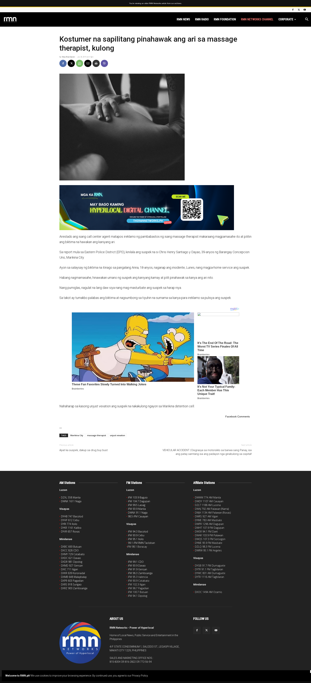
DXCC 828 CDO (70, 550)
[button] (306, 19)
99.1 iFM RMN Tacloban (141, 543)
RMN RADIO (202, 19)
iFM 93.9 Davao (137, 565)
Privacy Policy (140, 675)
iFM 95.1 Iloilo (136, 539)
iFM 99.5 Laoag (136, 505)
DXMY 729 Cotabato (73, 554)
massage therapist (96, 435)
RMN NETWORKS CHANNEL (257, 19)
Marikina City (76, 435)
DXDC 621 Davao (71, 558)
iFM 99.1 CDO (136, 561)
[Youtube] (304, 9)
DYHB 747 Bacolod (72, 516)
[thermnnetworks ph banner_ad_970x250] (155, 207)
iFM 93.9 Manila (137, 508)
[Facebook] (293, 9)
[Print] (96, 63)
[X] (298, 9)
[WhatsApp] (79, 63)
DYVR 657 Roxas (70, 531)
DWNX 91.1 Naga (137, 512)
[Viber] (104, 63)
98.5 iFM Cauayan (138, 516)
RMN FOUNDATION (225, 19)
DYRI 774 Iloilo (69, 524)
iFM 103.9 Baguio (138, 497)
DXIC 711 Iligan (69, 569)
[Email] (87, 63)
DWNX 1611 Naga (71, 501)
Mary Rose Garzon (68, 57)
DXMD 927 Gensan (72, 565)
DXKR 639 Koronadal (73, 573)
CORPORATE (285, 19)
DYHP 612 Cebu (70, 520)
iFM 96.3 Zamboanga (140, 573)
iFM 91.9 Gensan (137, 569)
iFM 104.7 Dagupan (139, 501)
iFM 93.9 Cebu (136, 535)
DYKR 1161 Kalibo (71, 527)
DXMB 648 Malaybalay (74, 577)
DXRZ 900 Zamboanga (74, 588)
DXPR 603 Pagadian (72, 580)
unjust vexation (117, 435)
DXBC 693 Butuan (71, 546)
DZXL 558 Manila (70, 497)
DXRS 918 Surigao (71, 584)
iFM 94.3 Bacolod (138, 531)
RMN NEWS (183, 19)
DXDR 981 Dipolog (71, 561)
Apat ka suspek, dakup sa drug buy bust (83, 450)
